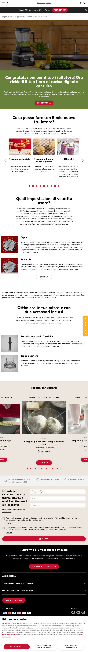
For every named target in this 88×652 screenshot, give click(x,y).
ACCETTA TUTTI (16, 647)
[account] (80, 3)
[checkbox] (3, 519)
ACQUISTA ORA (60, 10)
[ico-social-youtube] (78, 612)
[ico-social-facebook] (73, 612)
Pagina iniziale (7, 17)
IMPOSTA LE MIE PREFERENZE (71, 646)
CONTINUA (44, 463)
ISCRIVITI (45, 539)
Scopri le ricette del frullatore (44, 398)
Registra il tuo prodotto (44, 566)
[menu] (3, 3)
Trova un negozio (14, 600)
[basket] (84, 3)
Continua (44, 277)
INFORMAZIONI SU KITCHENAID (18, 590)
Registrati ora (44, 103)
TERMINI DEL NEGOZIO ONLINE (17, 583)
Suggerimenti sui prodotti (23, 17)
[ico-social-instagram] (83, 612)
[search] (7, 3)
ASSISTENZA (9, 576)
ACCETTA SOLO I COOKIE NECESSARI (44, 646)
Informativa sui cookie (10, 635)
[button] (5, 161)
